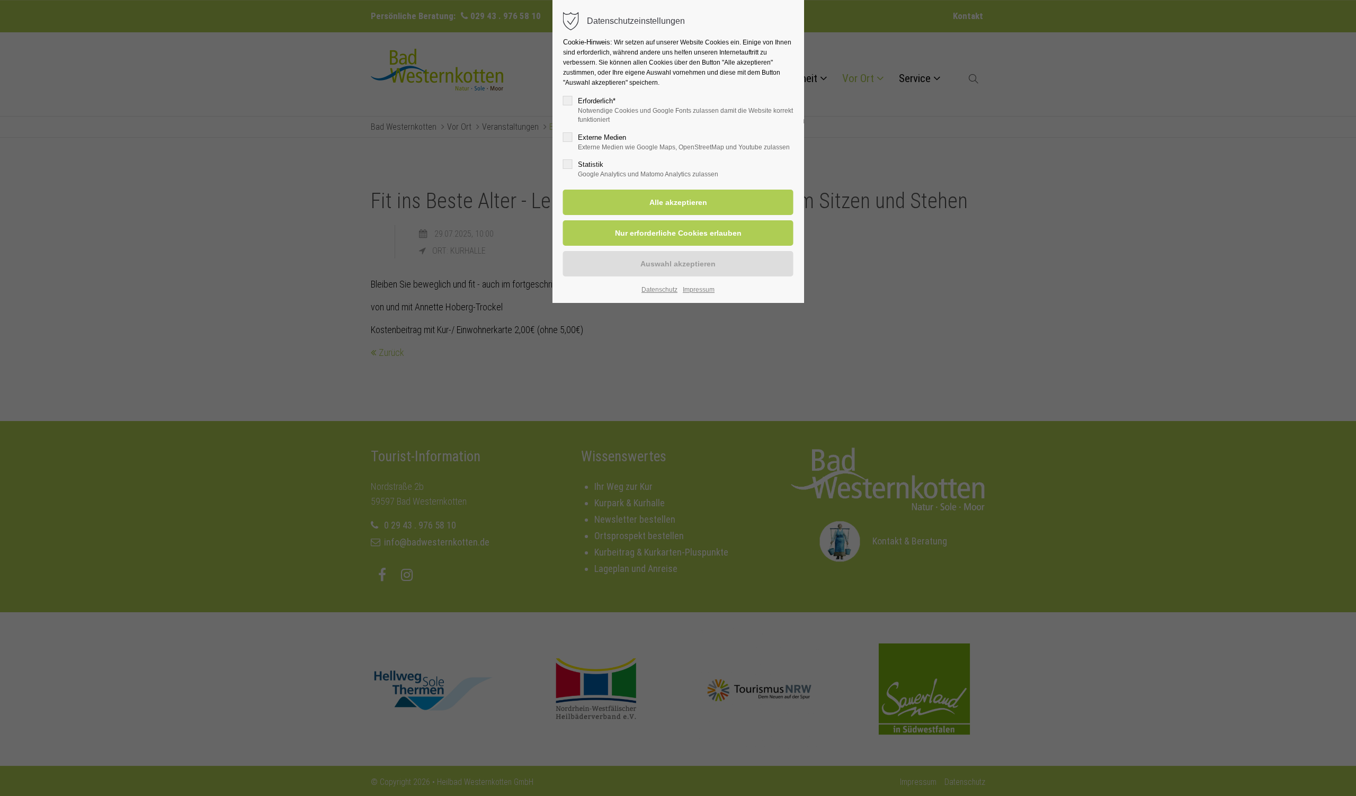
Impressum (699, 289)
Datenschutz (659, 289)
